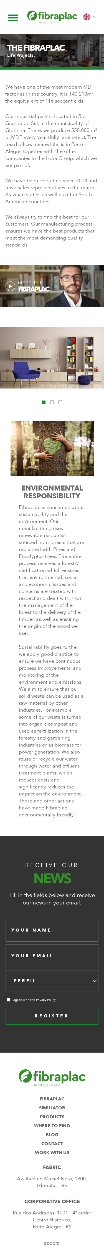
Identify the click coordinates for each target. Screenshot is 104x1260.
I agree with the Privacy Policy (34, 1000)
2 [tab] (52, 402)
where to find (52, 1126)
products (52, 1117)
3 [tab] (60, 402)
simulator (52, 1108)
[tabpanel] (52, 358)
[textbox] (26, 981)
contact (52, 1144)
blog (52, 1135)
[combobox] (52, 980)
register (52, 1016)
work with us (52, 1153)
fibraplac (52, 1099)
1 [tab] (43, 402)
